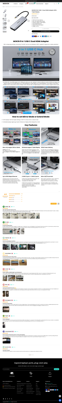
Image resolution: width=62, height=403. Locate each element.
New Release (32, 3)
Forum (37, 386)
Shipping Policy (29, 386)
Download (37, 388)
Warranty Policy (29, 385)
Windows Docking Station (21, 383)
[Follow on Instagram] (7, 399)
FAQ (36, 383)
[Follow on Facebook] (9, 399)
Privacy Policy (28, 383)
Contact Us (38, 391)
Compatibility (38, 393)
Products (16, 3)
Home (4, 6)
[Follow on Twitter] (11, 399)
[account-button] (56, 3)
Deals (26, 3)
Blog (36, 385)
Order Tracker (38, 394)
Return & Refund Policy (30, 391)
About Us (37, 389)
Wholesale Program (29, 393)
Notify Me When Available (45, 31)
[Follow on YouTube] (3, 399)
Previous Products (20, 393)
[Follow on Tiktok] (5, 399)
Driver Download (39, 3)
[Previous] (9, 21)
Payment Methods (29, 388)
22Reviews (5, 197)
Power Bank (19, 391)
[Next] (29, 21)
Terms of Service (29, 389)
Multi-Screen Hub (20, 388)
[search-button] (54, 3)
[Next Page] (33, 354)
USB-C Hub (19, 386)
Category (21, 3)
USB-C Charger (19, 389)
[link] (12, 373)
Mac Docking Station (20, 385)
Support (46, 3)
